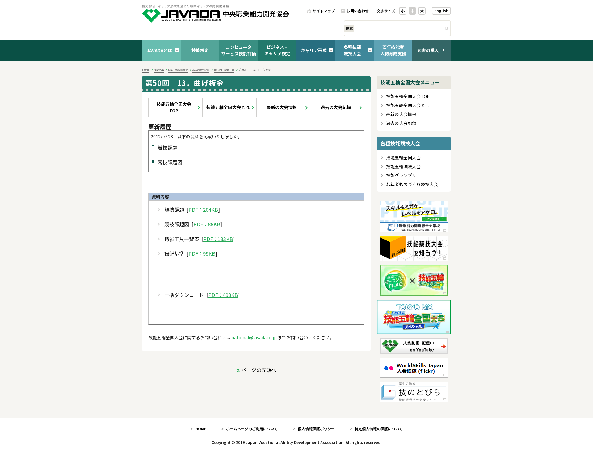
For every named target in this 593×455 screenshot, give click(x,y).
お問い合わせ (358, 11)
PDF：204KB (203, 209)
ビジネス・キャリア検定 (277, 50)
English (441, 10)
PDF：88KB (206, 224)
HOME (145, 70)
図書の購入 (428, 50)
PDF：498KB (223, 294)
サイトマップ (324, 11)
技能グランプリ (401, 175)
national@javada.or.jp (254, 337)
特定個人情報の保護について (379, 428)
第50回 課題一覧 (224, 70)
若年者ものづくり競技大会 (412, 184)
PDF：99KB (201, 253)
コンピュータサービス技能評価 (238, 50)
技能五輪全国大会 (178, 70)
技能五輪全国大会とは (228, 107)
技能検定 (200, 50)
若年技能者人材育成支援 (393, 50)
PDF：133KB (218, 239)
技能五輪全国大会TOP (174, 107)
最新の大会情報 (282, 107)
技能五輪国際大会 (403, 166)
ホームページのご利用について (252, 428)
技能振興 (159, 70)
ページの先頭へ (259, 370)
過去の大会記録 (200, 70)
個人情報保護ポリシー (316, 428)
